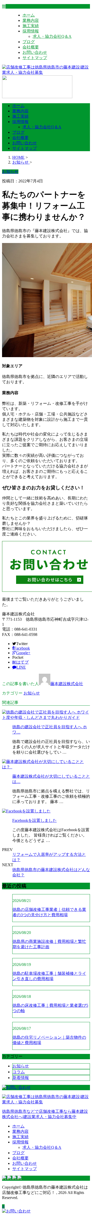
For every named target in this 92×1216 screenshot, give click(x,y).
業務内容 (30, 20)
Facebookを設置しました (34, 820)
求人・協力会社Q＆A (52, 36)
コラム (19, 1072)
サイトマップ (34, 58)
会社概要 (30, 47)
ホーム (28, 15)
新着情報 (21, 1077)
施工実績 (30, 26)
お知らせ (32, 693)
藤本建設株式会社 (66, 684)
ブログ (28, 42)
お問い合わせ (34, 52)
